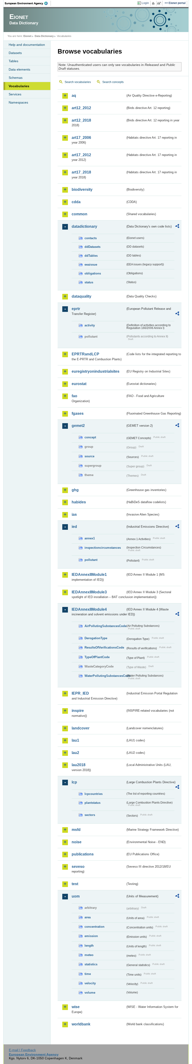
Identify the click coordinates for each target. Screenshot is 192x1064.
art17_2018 (81, 172)
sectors (90, 815)
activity (90, 325)
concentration (94, 926)
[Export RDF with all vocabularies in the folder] (177, 227)
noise (76, 842)
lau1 (75, 740)
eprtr (76, 309)
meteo (89, 955)
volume (90, 992)
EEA (28, 3)
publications (83, 854)
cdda (76, 202)
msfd (76, 830)
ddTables (91, 255)
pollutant (91, 560)
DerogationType (96, 638)
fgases (78, 413)
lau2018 (78, 765)
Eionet (27, 36)
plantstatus (92, 802)
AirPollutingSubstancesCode (105, 626)
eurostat (79, 384)
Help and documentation (27, 45)
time (88, 974)
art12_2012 (81, 108)
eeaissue (91, 264)
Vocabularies (19, 86)
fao (74, 396)
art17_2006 (81, 138)
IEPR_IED (80, 693)
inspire (78, 711)
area (88, 917)
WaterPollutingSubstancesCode (105, 676)
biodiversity (82, 189)
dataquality (81, 296)
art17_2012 (81, 155)
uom (76, 896)
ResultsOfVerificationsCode (104, 647)
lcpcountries (94, 794)
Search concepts (113, 82)
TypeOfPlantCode (97, 657)
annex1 (90, 538)
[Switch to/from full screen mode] (160, 3)
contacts (91, 238)
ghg (75, 490)
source (89, 456)
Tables (13, 61)
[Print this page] (154, 3)
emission (91, 936)
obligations (93, 273)
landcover (80, 728)
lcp (74, 782)
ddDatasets (92, 247)
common (79, 214)
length (89, 945)
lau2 (75, 753)
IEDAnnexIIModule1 (89, 575)
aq (74, 95)
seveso (78, 867)
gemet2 (78, 426)
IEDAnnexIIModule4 (89, 609)
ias (74, 514)
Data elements (19, 69)
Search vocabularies (78, 82)
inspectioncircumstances (103, 547)
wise (76, 1007)
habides (79, 502)
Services (15, 94)
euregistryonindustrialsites (95, 371)
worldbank (81, 1024)
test (75, 884)
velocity (90, 983)
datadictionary (84, 226)
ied (74, 527)
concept (90, 437)
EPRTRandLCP (85, 354)
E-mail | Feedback (22, 1050)
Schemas (15, 77)
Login (145, 3)
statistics (91, 964)
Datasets (15, 53)
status (89, 282)
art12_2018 (81, 120)
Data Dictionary (44, 36)
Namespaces (18, 102)
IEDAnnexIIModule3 (89, 592)
